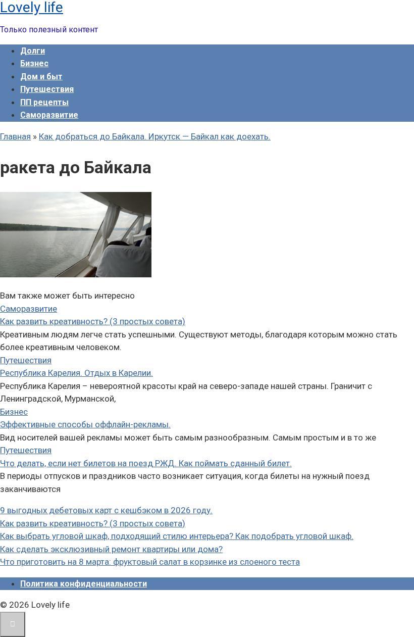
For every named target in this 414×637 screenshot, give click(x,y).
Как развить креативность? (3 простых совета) (92, 321)
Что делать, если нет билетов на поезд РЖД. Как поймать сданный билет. (146, 463)
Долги (32, 51)
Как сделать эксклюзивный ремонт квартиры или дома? (111, 549)
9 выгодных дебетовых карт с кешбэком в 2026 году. (106, 510)
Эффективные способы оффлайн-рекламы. (85, 424)
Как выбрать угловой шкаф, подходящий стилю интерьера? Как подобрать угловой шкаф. (176, 536)
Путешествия (47, 89)
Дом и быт (41, 76)
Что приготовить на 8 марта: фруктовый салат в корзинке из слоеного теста (150, 562)
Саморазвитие (49, 115)
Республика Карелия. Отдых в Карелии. (76, 373)
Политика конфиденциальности (83, 584)
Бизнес (34, 63)
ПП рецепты (44, 102)
